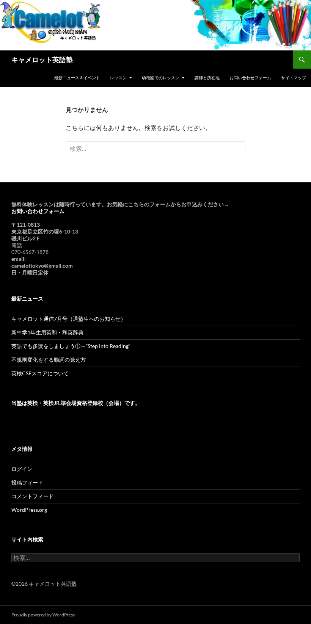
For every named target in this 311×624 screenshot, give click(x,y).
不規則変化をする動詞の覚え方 (48, 359)
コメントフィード (32, 496)
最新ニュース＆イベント (77, 77)
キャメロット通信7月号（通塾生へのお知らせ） (68, 318)
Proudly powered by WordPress (43, 615)
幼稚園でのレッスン (160, 77)
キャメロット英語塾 (42, 59)
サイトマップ (293, 77)
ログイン (22, 469)
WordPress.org (29, 509)
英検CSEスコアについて (40, 373)
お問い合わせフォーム (250, 77)
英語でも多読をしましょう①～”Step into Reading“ (70, 346)
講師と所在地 (207, 77)
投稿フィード (27, 482)
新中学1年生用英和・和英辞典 (47, 332)
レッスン (118, 77)
